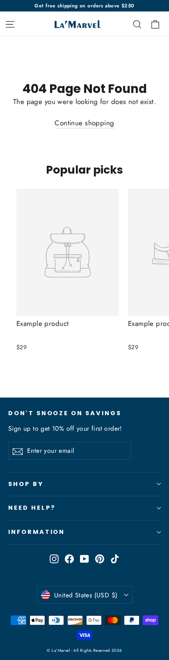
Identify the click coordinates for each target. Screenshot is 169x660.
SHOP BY (25, 484)
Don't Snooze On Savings (64, 413)
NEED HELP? (32, 508)
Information (36, 532)
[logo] (75, 24)
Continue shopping (84, 123)
